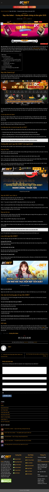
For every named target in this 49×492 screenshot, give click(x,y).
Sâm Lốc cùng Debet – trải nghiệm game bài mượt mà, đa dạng (17, 440)
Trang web (4, 387)
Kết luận (4, 69)
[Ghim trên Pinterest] (28, 338)
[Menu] (1, 2)
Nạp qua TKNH (6, 62)
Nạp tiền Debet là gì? (6, 56)
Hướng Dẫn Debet (13, 333)
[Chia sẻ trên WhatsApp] (19, 338)
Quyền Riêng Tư (4, 419)
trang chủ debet (36, 48)
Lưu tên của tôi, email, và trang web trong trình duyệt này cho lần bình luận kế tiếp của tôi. (23, 392)
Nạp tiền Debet (17, 464)
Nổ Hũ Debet (29, 474)
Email (3, 381)
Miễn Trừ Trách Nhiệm (5, 417)
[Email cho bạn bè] (26, 338)
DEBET (43, 327)
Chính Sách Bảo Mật (5, 412)
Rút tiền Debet (17, 467)
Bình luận (4, 365)
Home (2, 11)
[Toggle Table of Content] (19, 55)
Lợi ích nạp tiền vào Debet (8, 58)
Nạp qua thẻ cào (7, 64)
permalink (35, 342)
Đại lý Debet (17, 473)
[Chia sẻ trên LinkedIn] (30, 338)
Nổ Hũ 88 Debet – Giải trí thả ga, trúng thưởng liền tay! (16, 436)
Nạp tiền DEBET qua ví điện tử (9, 63)
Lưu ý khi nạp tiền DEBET (7, 66)
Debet (2, 461)
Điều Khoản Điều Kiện (5, 414)
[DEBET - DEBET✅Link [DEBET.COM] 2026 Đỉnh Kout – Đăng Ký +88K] (24, 2)
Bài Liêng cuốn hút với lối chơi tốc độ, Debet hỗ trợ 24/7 (16, 444)
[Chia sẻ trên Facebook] (21, 338)
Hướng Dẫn (6, 11)
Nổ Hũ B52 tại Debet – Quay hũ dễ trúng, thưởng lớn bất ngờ (17, 428)
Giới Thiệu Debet (4, 410)
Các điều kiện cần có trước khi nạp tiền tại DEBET (12, 59)
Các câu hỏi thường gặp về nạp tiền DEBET (10, 67)
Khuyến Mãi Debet (5, 407)
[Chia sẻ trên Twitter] (23, 338)
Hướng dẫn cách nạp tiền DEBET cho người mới (11, 60)
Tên (3, 376)
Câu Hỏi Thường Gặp (5, 421)
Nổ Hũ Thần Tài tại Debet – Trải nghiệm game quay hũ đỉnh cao (17, 432)
